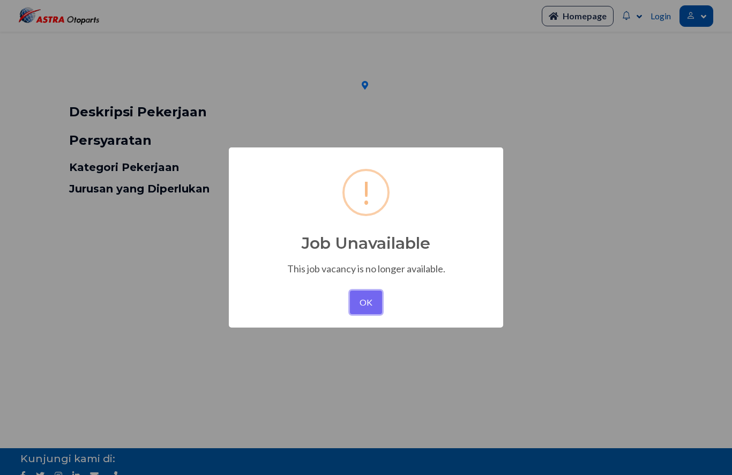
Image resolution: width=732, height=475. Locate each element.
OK (366, 302)
